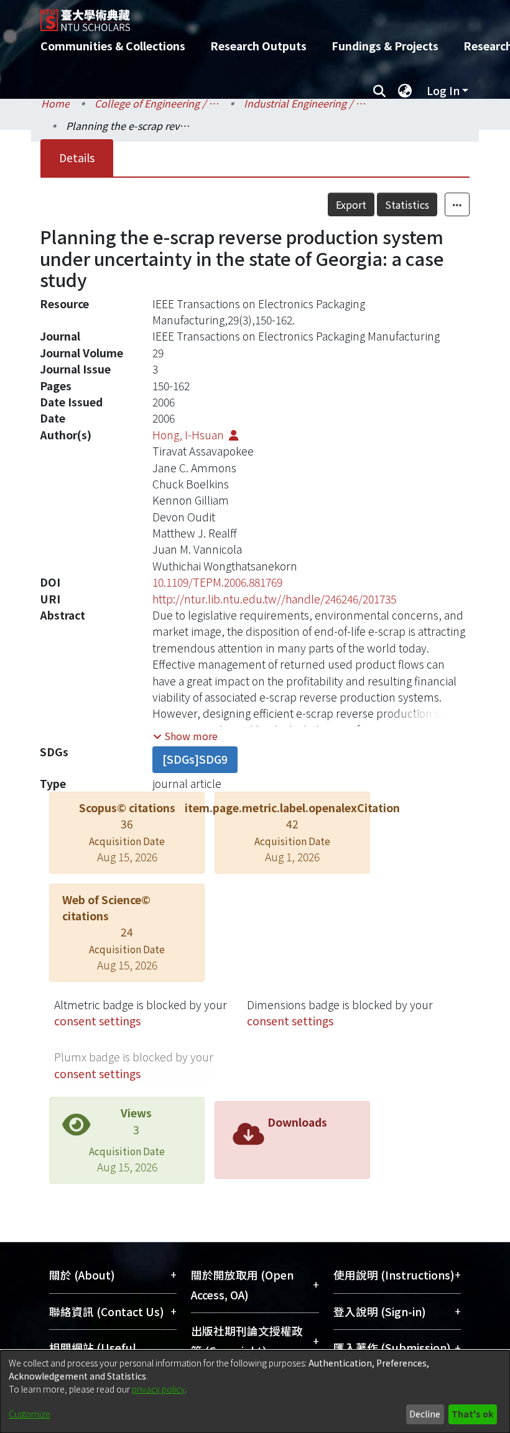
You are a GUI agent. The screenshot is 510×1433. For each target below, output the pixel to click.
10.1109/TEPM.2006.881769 (217, 582)
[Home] (264, 15)
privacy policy (158, 1389)
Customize (29, 1414)
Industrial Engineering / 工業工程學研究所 (306, 103)
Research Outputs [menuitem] (258, 45)
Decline (424, 1414)
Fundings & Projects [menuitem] (385, 45)
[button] (185, 736)
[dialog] (255, 1391)
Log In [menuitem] (443, 90)
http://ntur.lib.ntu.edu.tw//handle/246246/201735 (274, 599)
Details (77, 157)
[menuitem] (405, 91)
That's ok (472, 1414)
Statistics (407, 204)
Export (351, 204)
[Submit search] (379, 90)
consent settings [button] (97, 1020)
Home (55, 103)
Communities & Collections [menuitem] (112, 45)
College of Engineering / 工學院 (157, 103)
